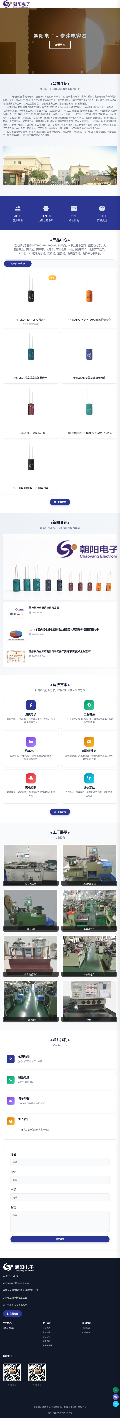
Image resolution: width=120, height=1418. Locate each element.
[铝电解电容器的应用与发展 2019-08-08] (60, 567)
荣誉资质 (46, 1341)
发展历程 (46, 1332)
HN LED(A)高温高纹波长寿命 (30, 377)
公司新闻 (86, 1328)
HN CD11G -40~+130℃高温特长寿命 (89, 319)
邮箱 (13, 1172)
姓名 (13, 1154)
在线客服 (14, 1313)
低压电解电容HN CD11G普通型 (30, 488)
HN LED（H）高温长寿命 (31, 432)
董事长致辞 (47, 1345)
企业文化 (46, 1337)
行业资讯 (86, 1332)
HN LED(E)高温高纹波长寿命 (89, 377)
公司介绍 (46, 1328)
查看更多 (60, 44)
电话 (13, 1189)
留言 (13, 1207)
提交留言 (60, 1239)
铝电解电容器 (8, 1328)
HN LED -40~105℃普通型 (30, 319)
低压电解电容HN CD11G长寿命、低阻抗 (89, 432)
